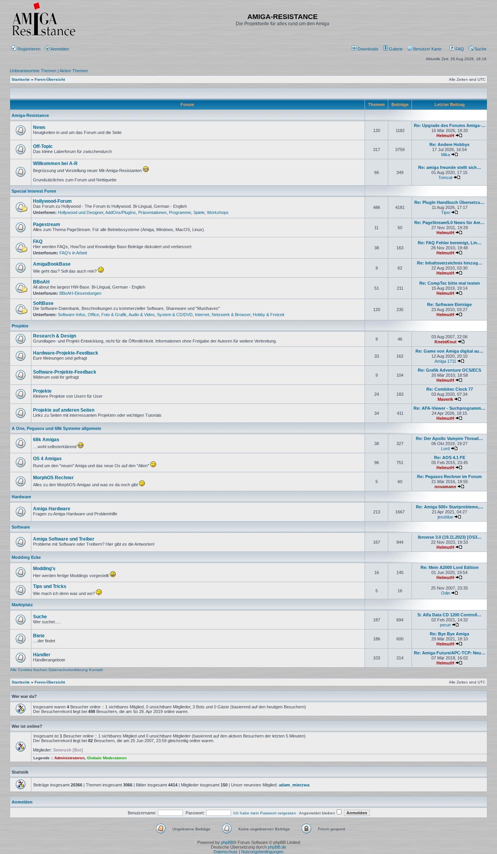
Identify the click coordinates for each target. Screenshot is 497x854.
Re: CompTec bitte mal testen (449, 283)
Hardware (21, 496)
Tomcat (445, 177)
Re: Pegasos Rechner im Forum (449, 476)
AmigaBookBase (52, 264)
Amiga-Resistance (30, 115)
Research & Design (54, 336)
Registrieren (28, 49)
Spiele (199, 212)
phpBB (227, 842)
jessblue (445, 517)
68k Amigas (46, 439)
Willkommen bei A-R (55, 163)
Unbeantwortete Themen (33, 70)
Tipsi (445, 212)
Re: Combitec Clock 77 (449, 389)
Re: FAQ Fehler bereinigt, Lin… (449, 242)
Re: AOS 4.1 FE (449, 457)
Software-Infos (71, 314)
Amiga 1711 (445, 361)
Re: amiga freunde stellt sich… (449, 167)
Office (93, 314)
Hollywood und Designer (80, 212)
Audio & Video (142, 314)
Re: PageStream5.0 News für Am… (449, 222)
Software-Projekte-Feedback (64, 372)
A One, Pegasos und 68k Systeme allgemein (56, 428)
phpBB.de (277, 847)
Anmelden (60, 49)
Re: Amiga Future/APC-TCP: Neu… (449, 653)
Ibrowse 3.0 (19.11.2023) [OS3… (449, 537)
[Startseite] (43, 36)
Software (21, 527)
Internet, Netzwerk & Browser (222, 314)
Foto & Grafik (114, 314)
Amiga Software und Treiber (63, 539)
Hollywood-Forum (52, 201)
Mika (445, 154)
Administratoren (69, 758)
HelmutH (445, 135)
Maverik (445, 399)
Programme (180, 212)
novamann (445, 486)
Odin (445, 593)
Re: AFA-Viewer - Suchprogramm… (449, 408)
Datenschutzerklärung (68, 670)
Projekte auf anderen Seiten (63, 410)
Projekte (20, 326)
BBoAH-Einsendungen (80, 293)
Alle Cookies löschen (28, 670)
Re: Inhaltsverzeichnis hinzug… (449, 263)
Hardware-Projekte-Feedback (65, 353)
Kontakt (96, 670)
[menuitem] (366, 49)
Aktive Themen (73, 70)
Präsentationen (152, 212)
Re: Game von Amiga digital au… (449, 351)
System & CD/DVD (175, 314)
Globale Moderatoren (107, 758)
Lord (445, 448)
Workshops (218, 212)
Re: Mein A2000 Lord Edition (450, 567)
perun (445, 625)
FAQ (459, 49)
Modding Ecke (26, 557)
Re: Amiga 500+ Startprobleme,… (449, 506)
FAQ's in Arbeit (73, 252)
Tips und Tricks (49, 586)
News (39, 127)
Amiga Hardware (51, 508)
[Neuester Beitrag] (458, 135)
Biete (39, 635)
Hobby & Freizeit (268, 314)
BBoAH (41, 282)
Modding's (44, 568)
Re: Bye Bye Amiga (449, 633)
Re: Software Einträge (449, 304)
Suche (480, 49)
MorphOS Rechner (53, 477)
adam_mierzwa (294, 785)
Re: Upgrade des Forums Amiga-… (449, 125)
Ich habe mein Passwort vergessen (264, 813)
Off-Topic (43, 146)
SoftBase (43, 303)
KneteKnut (445, 341)
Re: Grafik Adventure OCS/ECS (449, 370)
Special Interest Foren (34, 191)
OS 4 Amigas (47, 458)
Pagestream (46, 224)
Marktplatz (22, 604)
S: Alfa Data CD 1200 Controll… (449, 614)
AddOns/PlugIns (120, 212)
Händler (41, 654)
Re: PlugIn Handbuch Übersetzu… (449, 202)
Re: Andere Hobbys (449, 144)
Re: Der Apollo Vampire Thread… (449, 438)
